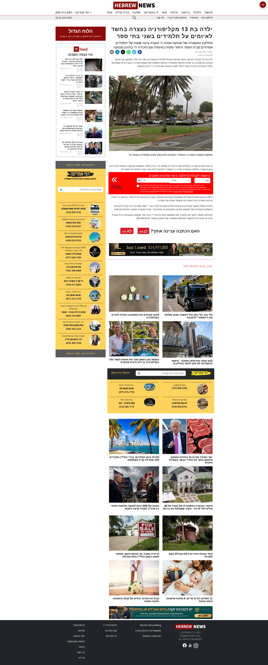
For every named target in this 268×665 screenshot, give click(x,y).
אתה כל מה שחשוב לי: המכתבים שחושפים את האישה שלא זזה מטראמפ (71, 128)
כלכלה (197, 12)
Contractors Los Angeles (148, 630)
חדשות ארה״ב (110, 625)
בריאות (185, 12)
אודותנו (81, 630)
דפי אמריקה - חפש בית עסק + (74, 12)
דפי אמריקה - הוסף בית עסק (80, 164)
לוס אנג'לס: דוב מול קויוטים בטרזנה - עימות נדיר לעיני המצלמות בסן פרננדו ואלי (72, 62)
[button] (139, 180)
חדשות (208, 12)
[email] (112, 52)
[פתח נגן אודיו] (263, 4)
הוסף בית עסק (120, 372)
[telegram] (134, 52)
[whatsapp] (128, 52)
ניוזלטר (81, 646)
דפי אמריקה (111, 636)
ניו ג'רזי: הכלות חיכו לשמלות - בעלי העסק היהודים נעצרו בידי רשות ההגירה (72, 78)
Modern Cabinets (152, 636)
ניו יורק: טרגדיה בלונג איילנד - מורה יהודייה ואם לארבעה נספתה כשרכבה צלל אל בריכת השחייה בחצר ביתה (72, 96)
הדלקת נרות (207, 17)
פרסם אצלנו (79, 625)
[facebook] (139, 52)
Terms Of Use (188, 191)
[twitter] (123, 52)
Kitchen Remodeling (150, 625)
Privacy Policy (177, 191)
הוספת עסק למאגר (76, 641)
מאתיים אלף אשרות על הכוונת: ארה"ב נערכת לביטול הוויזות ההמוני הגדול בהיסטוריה (72, 145)
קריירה (81, 657)
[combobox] (80, 189)
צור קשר (81, 652)
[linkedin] (117, 52)
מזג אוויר (194, 17)
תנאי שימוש (79, 636)
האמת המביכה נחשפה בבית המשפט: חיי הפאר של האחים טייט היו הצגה (72, 112)
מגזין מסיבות (111, 630)
